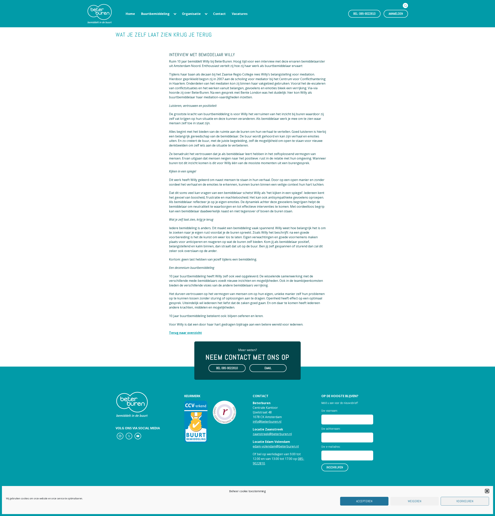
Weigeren (414, 501)
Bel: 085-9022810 (364, 14)
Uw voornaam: (329, 411)
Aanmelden (396, 14)
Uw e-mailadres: (330, 447)
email (268, 368)
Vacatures (240, 14)
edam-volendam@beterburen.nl (276, 446)
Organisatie (191, 14)
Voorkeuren (464, 501)
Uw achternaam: (330, 429)
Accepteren (364, 501)
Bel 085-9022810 (227, 368)
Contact (219, 14)
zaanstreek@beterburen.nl (272, 434)
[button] (487, 491)
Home (130, 14)
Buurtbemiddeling (155, 14)
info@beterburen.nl (267, 421)
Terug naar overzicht (185, 333)
